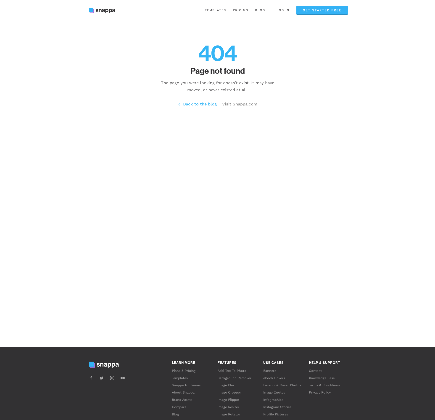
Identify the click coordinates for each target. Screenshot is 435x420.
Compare (179, 407)
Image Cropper (229, 392)
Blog (260, 10)
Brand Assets (182, 400)
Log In (283, 10)
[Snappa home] (104, 10)
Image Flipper (228, 400)
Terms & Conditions (324, 385)
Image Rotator (229, 414)
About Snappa (183, 392)
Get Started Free (322, 10)
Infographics (273, 400)
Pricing (240, 10)
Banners (269, 371)
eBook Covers (274, 378)
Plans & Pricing (184, 371)
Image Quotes (274, 392)
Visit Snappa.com (239, 104)
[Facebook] (91, 378)
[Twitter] (101, 378)
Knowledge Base (322, 378)
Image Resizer (228, 407)
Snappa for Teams (186, 385)
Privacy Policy (320, 392)
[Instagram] (112, 378)
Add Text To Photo (232, 371)
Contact (315, 371)
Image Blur (226, 385)
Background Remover (234, 378)
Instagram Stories (277, 407)
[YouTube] (122, 378)
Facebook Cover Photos (282, 385)
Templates (215, 10)
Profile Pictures (275, 414)
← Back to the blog (197, 104)
